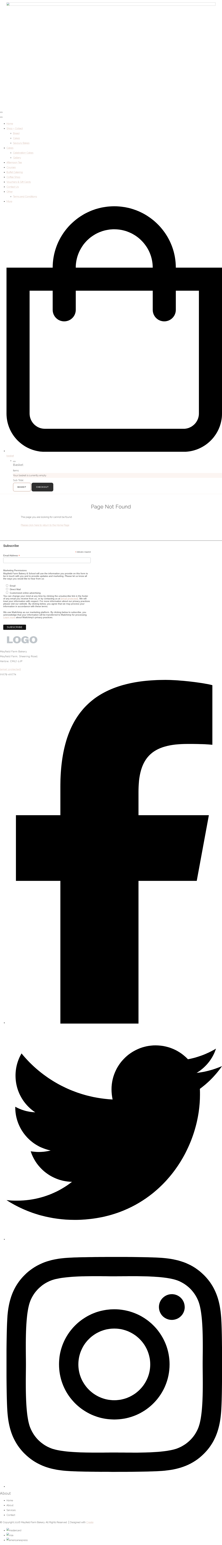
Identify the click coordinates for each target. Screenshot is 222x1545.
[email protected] (69, 598)
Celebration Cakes (23, 152)
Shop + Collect (15, 128)
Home (10, 123)
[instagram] (114, 1486)
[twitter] (114, 1239)
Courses (11, 167)
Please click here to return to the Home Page (45, 525)
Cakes (16, 138)
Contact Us (13, 186)
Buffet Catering (15, 172)
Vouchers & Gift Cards (19, 182)
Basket (22, 487)
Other (10, 191)
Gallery (17, 157)
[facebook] (114, 1022)
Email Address (11, 555)
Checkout (42, 487)
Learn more (9, 617)
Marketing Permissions (15, 570)
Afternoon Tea (14, 162)
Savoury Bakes (21, 143)
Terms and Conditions (25, 196)
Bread (16, 133)
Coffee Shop (13, 177)
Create (89, 1522)
